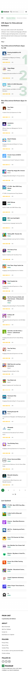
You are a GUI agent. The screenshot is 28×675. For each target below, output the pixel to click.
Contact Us (4, 632)
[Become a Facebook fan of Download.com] (3, 661)
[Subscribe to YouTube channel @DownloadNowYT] (9, 661)
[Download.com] (5, 12)
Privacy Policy (5, 642)
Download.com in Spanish (8, 634)
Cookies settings (6, 653)
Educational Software (11, 18)
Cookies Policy (5, 648)
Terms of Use (5, 645)
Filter (2, 42)
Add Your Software (6, 629)
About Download (6, 626)
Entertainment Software (22, 18)
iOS (2, 18)
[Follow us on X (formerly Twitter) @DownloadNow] (6, 661)
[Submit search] (11, 12)
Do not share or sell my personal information (12, 650)
